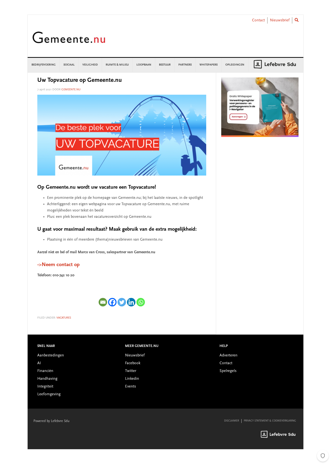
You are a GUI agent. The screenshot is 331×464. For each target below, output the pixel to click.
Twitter (130, 371)
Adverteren (228, 355)
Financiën (45, 371)
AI (39, 363)
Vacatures (63, 317)
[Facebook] (112, 302)
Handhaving (47, 379)
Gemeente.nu (68, 41)
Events (130, 386)
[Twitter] (122, 302)
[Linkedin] (131, 302)
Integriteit (45, 386)
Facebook (132, 363)
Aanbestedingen (50, 355)
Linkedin (132, 379)
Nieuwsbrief (280, 20)
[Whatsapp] (140, 302)
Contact (258, 20)
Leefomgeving (49, 394)
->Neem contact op (58, 265)
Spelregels (228, 371)
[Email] (103, 302)
